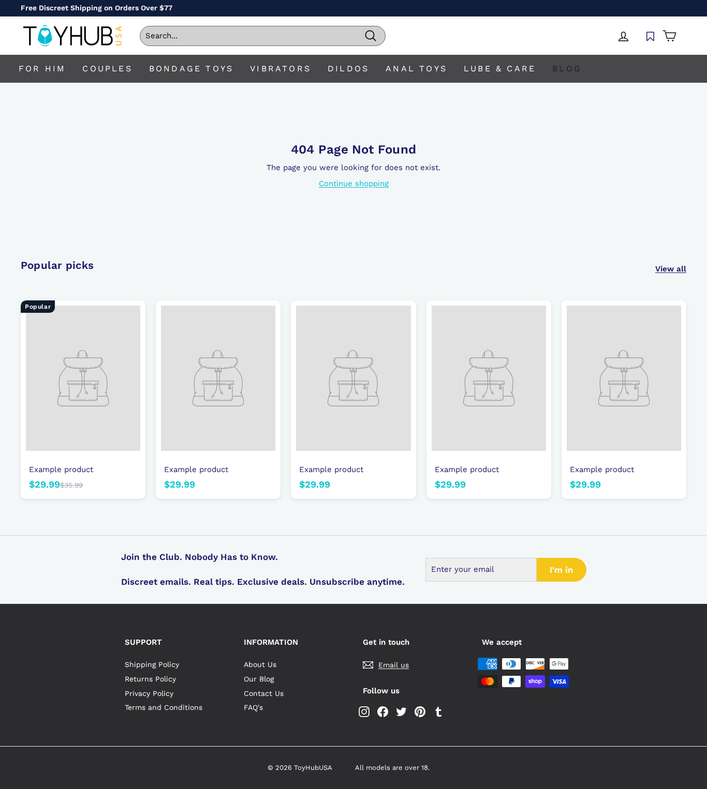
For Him (42, 68)
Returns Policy (150, 679)
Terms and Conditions (163, 707)
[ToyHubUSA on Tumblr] (438, 711)
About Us (260, 664)
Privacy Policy (149, 693)
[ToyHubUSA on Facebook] (382, 711)
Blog (567, 68)
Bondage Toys (191, 68)
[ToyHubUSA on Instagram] (364, 711)
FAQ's (253, 707)
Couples (107, 68)
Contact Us (264, 693)
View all (670, 269)
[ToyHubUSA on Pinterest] (420, 711)
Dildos (348, 68)
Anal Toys (416, 68)
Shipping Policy (152, 664)
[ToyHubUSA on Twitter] (401, 711)
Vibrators (280, 68)
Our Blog (259, 679)
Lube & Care (500, 68)
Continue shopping (354, 183)
